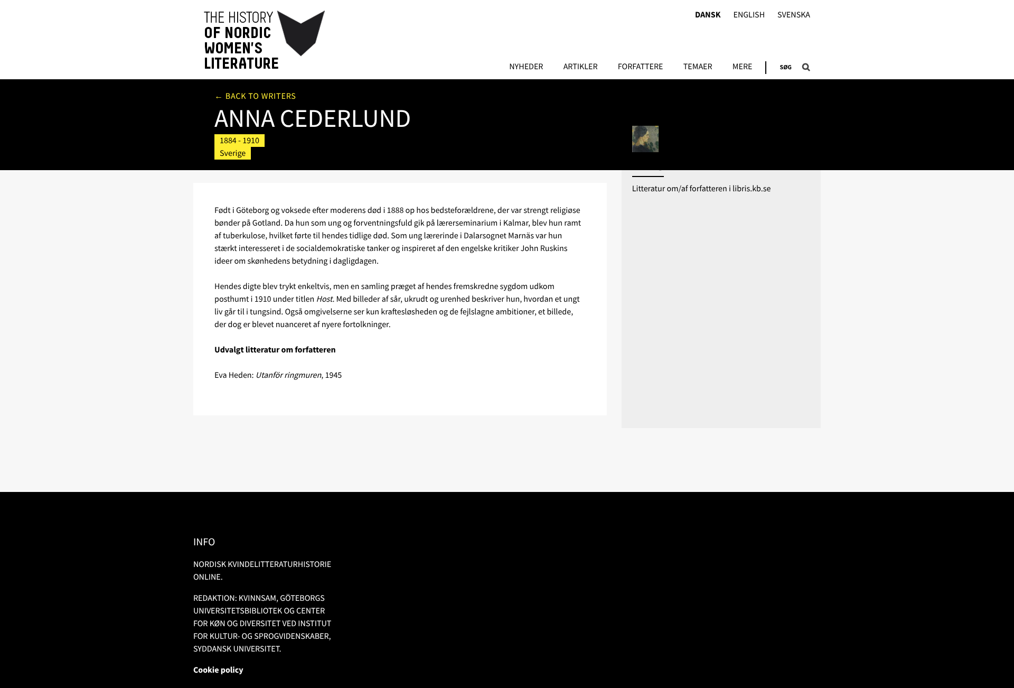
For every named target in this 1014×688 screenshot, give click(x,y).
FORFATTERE (640, 67)
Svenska (793, 15)
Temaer (697, 67)
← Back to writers (255, 96)
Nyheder (526, 67)
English (749, 15)
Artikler (581, 67)
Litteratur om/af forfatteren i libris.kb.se (701, 188)
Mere (743, 67)
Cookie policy (218, 670)
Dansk (708, 15)
